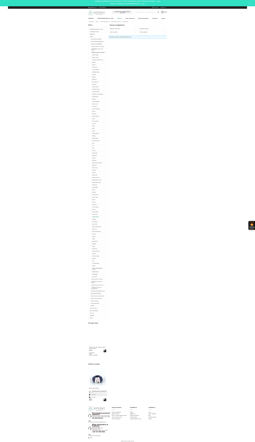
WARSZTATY (92, 34)
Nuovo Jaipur (95, 197)
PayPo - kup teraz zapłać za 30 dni (119, 415)
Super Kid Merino (96, 251)
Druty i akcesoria (93, 308)
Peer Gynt (94, 204)
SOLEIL (93, 265)
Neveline (94, 192)
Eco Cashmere (95, 121)
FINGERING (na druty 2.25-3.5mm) (97, 49)
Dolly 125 (94, 113)
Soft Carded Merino (96, 231)
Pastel (93, 199)
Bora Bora (94, 84)
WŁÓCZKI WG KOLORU (96, 293)
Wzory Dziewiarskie (94, 310)
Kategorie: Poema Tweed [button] (115, 28)
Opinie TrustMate (152, 413)
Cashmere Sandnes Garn (97, 59)
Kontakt (150, 418)
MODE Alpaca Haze (96, 182)
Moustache (94, 184)
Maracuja (94, 160)
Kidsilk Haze (94, 153)
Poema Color (95, 214)
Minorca (94, 172)
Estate (93, 131)
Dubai (93, 118)
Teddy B (94, 258)
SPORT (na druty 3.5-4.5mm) (98, 52)
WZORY (92, 305)
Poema (93, 209)
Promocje (92, 313)
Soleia (93, 238)
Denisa (93, 111)
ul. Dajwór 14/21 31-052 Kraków (94, 435)
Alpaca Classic (95, 57)
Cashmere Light (95, 91)
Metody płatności (115, 413)
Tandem (94, 253)
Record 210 (94, 224)
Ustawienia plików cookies (135, 418)
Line (93, 145)
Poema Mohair (95, 207)
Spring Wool (94, 241)
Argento (94, 77)
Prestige (94, 219)
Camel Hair (94, 67)
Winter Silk (94, 276)
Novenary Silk (95, 194)
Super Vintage (95, 54)
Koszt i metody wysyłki (117, 417)
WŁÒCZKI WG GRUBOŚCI (96, 44)
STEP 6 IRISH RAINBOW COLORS (97, 269)
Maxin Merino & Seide (97, 162)
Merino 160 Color (96, 177)
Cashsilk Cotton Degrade (97, 94)
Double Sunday (95, 116)
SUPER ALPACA (95, 271)
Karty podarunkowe (95, 303)
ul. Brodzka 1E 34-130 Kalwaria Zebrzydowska (97, 422)
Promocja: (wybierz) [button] (143, 32)
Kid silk (93, 150)
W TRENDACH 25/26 (94, 31)
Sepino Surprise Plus (96, 226)
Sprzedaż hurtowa (152, 417)
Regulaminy (132, 413)
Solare (93, 236)
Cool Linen (94, 106)
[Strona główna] (96, 13)
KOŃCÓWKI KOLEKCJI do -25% (96, 29)
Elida (93, 128)
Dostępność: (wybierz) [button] (143, 28)
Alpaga (93, 62)
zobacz (158, 1)
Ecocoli (93, 123)
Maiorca (94, 157)
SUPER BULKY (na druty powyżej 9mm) (96, 288)
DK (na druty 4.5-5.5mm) (97, 279)
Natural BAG (95, 187)
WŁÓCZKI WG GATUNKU (96, 39)
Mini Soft (94, 170)
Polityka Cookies (133, 417)
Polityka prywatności (134, 415)
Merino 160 (94, 175)
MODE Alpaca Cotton (97, 180)
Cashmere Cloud (96, 89)
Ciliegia (93, 99)
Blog (149, 415)
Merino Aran (95, 167)
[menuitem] (92, 18)
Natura (93, 189)
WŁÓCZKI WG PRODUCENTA (97, 41)
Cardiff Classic (95, 86)
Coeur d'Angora (95, 69)
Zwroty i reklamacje (116, 418)
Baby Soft (94, 79)
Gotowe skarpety (94, 300)
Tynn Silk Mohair (95, 263)
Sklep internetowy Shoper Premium (127, 441)
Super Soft (94, 248)
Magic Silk (94, 155)
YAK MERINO (95, 274)
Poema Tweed (95, 216)
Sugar (93, 246)
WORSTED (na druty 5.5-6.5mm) (97, 282)
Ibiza (93, 143)
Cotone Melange (95, 101)
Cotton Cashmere (96, 108)
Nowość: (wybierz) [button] (113, 32)
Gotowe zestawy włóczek (96, 298)
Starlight (94, 243)
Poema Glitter (95, 211)
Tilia (93, 261)
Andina (93, 64)
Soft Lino (94, 234)
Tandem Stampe (96, 256)
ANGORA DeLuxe (96, 72)
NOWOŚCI (92, 315)
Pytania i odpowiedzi (116, 412)
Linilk (93, 148)
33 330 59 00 (102, 7)
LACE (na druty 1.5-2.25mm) (98, 46)
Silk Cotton (94, 229)
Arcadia (94, 74)
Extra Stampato (95, 133)
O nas (149, 412)
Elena (93, 126)
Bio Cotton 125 (95, 81)
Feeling (93, 135)
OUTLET (91, 318)
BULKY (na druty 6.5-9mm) (97, 285)
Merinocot (94, 165)
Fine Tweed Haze (96, 140)
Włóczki (91, 36)
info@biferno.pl (93, 7)
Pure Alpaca (95, 221)
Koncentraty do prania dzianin (97, 296)
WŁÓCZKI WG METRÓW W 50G (98, 291)
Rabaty (131, 412)
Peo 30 (93, 202)
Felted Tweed (95, 138)
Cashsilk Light (95, 96)
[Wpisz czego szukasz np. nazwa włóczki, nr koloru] (158, 12)
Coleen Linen (95, 104)
